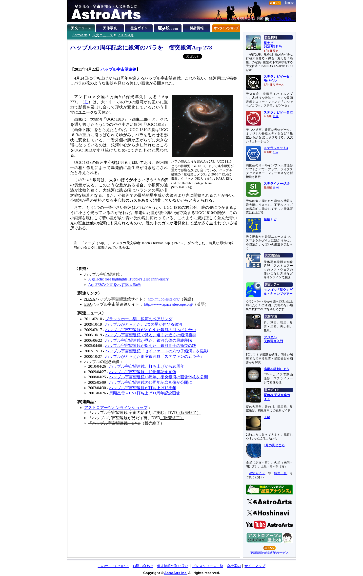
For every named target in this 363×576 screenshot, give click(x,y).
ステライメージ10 (277, 183)
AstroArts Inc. (175, 573)
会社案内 (234, 566)
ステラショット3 (276, 148)
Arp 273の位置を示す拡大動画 (114, 284)
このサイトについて (113, 566)
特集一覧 (280, 473)
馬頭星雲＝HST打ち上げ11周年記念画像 (144, 393)
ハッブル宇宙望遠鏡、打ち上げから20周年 (146, 366)
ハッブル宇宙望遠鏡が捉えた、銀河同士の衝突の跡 (150, 345)
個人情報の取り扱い (172, 566)
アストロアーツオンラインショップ (115, 407)
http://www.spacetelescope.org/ (168, 304)
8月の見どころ (274, 445)
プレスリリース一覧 (207, 566)
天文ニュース (102, 35)
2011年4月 (126, 35)
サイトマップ (254, 566)
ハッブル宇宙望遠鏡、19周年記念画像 (142, 372)
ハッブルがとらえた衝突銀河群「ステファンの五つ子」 (154, 356)
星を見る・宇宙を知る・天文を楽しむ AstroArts (104, 11)
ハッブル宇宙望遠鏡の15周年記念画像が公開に (150, 382)
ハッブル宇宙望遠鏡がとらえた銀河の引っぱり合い (150, 330)
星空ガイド (139, 27)
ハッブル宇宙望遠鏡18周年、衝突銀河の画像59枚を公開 (158, 377)
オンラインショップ (226, 27)
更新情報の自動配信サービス (269, 553)
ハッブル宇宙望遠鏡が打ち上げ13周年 (142, 388)
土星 (267, 417)
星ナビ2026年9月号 (273, 45)
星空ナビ (270, 219)
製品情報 (197, 27)
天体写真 (110, 27)
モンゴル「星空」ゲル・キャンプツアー (278, 292)
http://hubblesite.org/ (164, 299)
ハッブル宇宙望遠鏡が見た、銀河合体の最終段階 (148, 340)
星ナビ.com (168, 27)
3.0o (275, 152)
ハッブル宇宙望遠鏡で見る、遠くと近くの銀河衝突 (150, 335)
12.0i (276, 116)
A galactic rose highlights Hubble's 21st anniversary (128, 279)
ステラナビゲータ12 (278, 112)
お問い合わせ (143, 566)
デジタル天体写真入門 (273, 339)
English (289, 2)
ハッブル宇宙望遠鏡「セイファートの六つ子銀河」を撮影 (156, 351)
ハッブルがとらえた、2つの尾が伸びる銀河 (143, 324)
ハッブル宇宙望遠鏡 (118, 69)
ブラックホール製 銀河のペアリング (138, 319)
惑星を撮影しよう (276, 369)
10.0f (276, 187)
